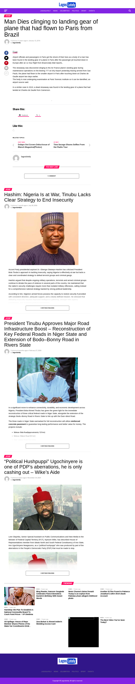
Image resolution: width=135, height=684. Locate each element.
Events (92, 11)
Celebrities (65, 11)
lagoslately (17, 43)
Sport (83, 11)
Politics (75, 11)
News (55, 11)
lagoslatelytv (17, 207)
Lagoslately (45, 11)
